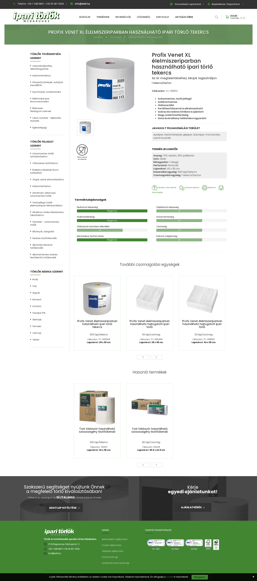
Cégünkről (143, 17)
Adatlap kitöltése (63, 507)
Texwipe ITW (38, 312)
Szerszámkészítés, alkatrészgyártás (145, 37)
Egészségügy (39, 127)
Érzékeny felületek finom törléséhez (44, 171)
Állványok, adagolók (43, 231)
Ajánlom (211, 187)
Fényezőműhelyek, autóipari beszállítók (46, 84)
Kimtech (36, 299)
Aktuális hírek (184, 17)
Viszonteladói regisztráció (188, 4)
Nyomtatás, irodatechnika (46, 91)
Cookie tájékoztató (111, 545)
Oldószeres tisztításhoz (45, 163)
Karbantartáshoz (41, 75)
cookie (169, 576)
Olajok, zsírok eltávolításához (48, 179)
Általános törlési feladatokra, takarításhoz (47, 214)
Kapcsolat (162, 17)
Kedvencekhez (192, 187)
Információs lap (110, 557)
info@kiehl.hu (82, 3)
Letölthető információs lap (115, 563)
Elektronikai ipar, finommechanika (40, 100)
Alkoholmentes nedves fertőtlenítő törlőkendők (44, 256)
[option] (110, 85)
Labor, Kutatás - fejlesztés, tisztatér (45, 119)
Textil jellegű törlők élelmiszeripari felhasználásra (46, 204)
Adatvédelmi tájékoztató (114, 539)
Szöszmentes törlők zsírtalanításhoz (42, 155)
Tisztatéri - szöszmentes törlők (44, 223)
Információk (123, 17)
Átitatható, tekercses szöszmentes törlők (43, 194)
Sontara (36, 306)
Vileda (35, 339)
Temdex (36, 326)
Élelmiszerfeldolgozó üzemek (40, 110)
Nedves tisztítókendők (44, 238)
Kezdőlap (84, 17)
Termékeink (102, 17)
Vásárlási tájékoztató (112, 551)
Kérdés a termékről (167, 187)
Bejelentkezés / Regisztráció (226, 4)
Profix (35, 279)
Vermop (36, 332)
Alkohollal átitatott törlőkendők (41, 246)
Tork (34, 286)
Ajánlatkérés (191, 507)
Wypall (36, 292)
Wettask (36, 319)
